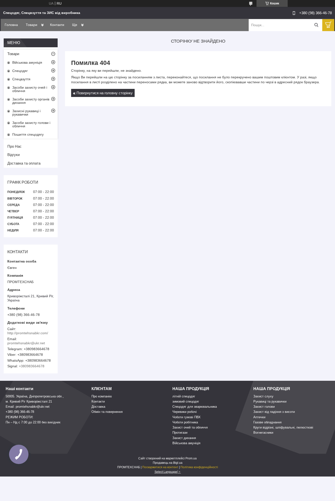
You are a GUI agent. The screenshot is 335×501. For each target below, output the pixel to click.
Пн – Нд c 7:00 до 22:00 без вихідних (33, 422)
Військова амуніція (27, 62)
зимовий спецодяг (185, 401)
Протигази (179, 432)
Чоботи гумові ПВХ (186, 417)
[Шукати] (316, 25)
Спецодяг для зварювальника (194, 406)
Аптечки (259, 417)
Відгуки (13, 155)
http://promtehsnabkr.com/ (27, 333)
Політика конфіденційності (199, 467)
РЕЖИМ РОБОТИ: (19, 417)
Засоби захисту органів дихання (30, 101)
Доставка (98, 406)
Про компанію (101, 396)
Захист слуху (263, 396)
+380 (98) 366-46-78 (20, 412)
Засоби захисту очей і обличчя (29, 89)
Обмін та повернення (107, 412)
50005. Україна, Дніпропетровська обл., (35, 396)
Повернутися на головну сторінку (105, 93)
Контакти (57, 25)
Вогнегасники (263, 432)
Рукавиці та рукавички (269, 401)
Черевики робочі (184, 412)
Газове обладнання (267, 422)
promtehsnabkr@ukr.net (26, 343)
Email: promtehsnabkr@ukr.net (28, 406)
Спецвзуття (21, 79)
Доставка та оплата (23, 163)
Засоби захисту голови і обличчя (31, 124)
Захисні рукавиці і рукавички (26, 112)
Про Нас (14, 146)
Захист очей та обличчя (190, 427)
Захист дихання (184, 438)
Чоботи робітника (185, 422)
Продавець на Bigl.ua (167, 463)
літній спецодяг (183, 396)
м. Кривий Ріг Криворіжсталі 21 (29, 401)
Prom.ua (191, 458)
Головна (11, 25)
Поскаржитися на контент (160, 467)
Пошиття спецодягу (28, 134)
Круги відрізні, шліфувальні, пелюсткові (283, 427)
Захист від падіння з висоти (274, 412)
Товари (31, 25)
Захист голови (264, 406)
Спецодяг (20, 71)
